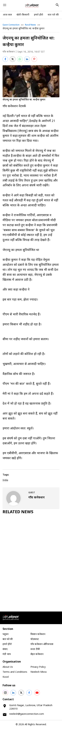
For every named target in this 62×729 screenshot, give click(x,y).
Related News (18, 512)
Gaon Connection (11, 25)
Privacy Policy (38, 667)
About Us (8, 667)
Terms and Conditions (15, 672)
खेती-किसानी (23, 15)
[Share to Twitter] (12, 59)
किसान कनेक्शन (37, 634)
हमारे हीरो (38, 15)
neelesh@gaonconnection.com (26, 714)
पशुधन (5, 634)
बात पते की (53, 15)
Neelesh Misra (38, 672)
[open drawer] (5, 5)
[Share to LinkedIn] (27, 59)
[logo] (32, 5)
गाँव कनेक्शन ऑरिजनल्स (41, 644)
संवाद (5, 649)
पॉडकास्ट (34, 639)
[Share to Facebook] (5, 59)
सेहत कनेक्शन (36, 654)
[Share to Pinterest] (34, 59)
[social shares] (5, 692)
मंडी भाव (7, 654)
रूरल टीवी (35, 649)
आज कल (7, 15)
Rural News (30, 25)
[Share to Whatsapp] (20, 59)
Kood (6, 677)
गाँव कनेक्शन (9, 52)
